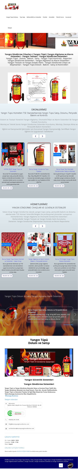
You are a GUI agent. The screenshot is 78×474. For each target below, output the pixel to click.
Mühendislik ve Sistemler (34, 17)
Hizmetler (51, 17)
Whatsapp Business (11, 396)
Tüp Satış (22, 17)
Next (75, 314)
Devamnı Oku (6, 188)
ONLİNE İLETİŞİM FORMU (14, 448)
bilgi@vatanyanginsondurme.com (18, 424)
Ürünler (45, 17)
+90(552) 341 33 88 (13, 419)
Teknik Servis (60, 17)
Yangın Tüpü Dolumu (12, 17)
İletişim (10, 28)
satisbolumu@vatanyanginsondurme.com (21, 428)
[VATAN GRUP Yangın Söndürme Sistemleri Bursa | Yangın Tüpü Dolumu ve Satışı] (11, 5)
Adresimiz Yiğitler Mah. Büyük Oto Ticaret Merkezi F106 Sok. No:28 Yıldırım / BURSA (23, 405)
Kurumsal (68, 17)
